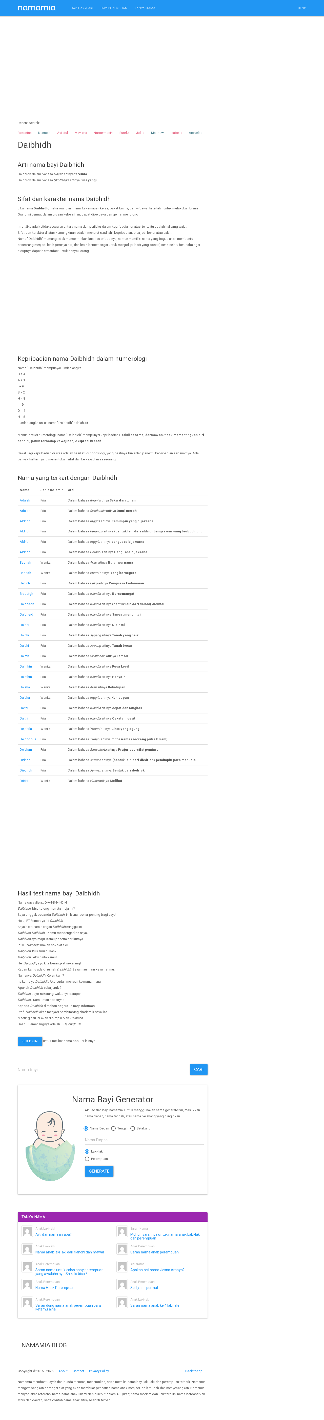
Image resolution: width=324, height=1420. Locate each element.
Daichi (24, 635)
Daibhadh (27, 604)
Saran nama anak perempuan (154, 1252)
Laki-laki (97, 1151)
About (63, 1371)
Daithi (24, 708)
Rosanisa (25, 133)
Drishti (24, 781)
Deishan (26, 749)
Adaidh (25, 511)
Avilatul (62, 133)
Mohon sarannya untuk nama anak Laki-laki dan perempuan (165, 1236)
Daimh (24, 656)
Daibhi (24, 625)
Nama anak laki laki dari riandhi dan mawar (69, 1252)
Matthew (157, 133)
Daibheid (26, 614)
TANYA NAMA (145, 8)
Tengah (122, 1128)
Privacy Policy (99, 1371)
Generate (99, 1171)
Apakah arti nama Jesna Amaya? (157, 1270)
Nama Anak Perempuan (54, 1288)
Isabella (176, 133)
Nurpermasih (103, 133)
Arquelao (195, 133)
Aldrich (25, 521)
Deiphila (26, 729)
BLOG (302, 8)
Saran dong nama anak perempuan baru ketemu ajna (68, 1307)
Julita (140, 133)
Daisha (25, 687)
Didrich (25, 760)
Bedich (25, 583)
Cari (199, 1069)
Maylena (81, 133)
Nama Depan (99, 1128)
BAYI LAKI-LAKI (82, 8)
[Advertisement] (113, 60)
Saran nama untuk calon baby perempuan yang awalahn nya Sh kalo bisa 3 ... (69, 1272)
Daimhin (26, 666)
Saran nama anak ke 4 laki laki (154, 1305)
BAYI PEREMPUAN (114, 8)
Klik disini (30, 1041)
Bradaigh (26, 594)
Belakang (143, 1128)
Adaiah (25, 500)
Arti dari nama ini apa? (53, 1234)
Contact (78, 1371)
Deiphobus (28, 739)
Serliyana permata (145, 1288)
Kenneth (44, 133)
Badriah (25, 562)
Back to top (193, 1371)
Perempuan (99, 1159)
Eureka (124, 133)
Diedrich (26, 770)
